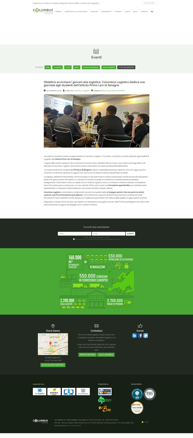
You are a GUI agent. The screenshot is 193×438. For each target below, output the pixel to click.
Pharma (118, 11)
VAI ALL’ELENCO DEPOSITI (53, 365)
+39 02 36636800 (106, 355)
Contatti (144, 11)
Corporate (57, 67)
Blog (135, 11)
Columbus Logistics (81, 91)
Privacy (71, 425)
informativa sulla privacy (96, 237)
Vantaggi (94, 11)
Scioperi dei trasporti (91, 67)
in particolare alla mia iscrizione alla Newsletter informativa (98, 239)
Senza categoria (109, 67)
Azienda (58, 11)
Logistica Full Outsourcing (76, 11)
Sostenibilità (106, 11)
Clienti (127, 11)
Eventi (68, 67)
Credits (146, 422)
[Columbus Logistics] (43, 11)
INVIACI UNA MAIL (87, 355)
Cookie (78, 425)
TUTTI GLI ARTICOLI (126, 67)
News (77, 67)
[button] (52, 121)
